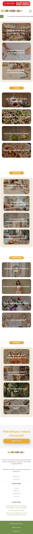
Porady (17, 342)
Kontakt (16, 479)
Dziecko (16, 173)
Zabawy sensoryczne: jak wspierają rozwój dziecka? (16, 237)
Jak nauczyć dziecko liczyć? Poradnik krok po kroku (16, 514)
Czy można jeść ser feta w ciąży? (16, 117)
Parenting (16, 258)
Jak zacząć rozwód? (17, 510)
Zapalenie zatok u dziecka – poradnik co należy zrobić (16, 507)
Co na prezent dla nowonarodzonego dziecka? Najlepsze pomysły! (16, 220)
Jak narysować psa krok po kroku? (16, 406)
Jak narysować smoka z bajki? (16, 390)
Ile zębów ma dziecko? (16, 320)
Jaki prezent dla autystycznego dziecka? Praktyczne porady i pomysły (16, 203)
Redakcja (16, 477)
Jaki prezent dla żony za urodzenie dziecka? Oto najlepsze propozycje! (15, 71)
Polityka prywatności (16, 524)
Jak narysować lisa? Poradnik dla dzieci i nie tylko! (16, 356)
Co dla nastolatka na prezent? (16, 303)
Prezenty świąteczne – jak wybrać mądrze (15, 51)
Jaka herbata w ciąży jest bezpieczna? (16, 100)
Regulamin (16, 531)
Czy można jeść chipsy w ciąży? (16, 150)
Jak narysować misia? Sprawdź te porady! (16, 373)
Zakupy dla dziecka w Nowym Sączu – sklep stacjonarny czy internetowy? (15, 31)
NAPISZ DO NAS (17, 441)
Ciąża (16, 88)
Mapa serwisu (16, 527)
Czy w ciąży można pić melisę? (16, 133)
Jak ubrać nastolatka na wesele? (16, 286)
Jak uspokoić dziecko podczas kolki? (16, 269)
